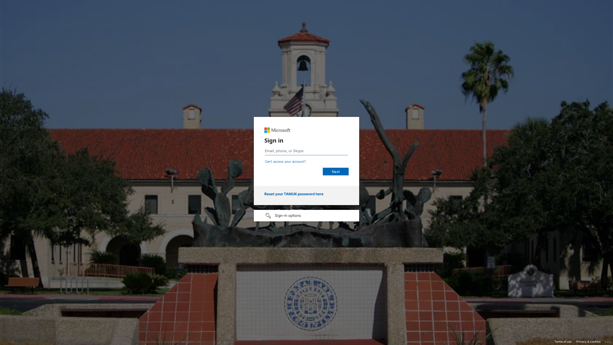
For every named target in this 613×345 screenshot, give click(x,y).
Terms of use (563, 341)
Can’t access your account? (285, 161)
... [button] (608, 341)
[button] (306, 215)
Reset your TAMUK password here (294, 194)
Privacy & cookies (588, 341)
